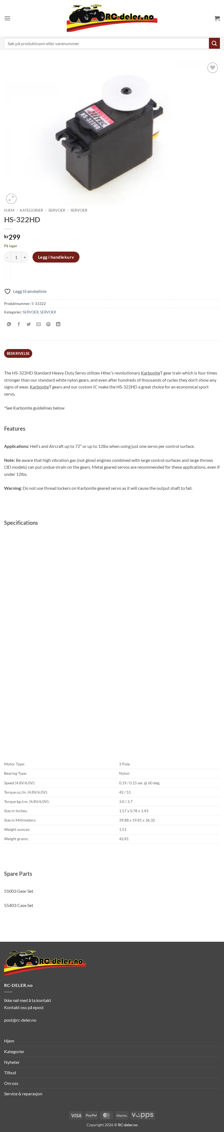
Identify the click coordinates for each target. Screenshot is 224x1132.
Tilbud (10, 1072)
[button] (7, 18)
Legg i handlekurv (56, 257)
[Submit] (214, 43)
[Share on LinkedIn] (58, 324)
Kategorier (31, 210)
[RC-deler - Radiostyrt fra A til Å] (112, 18)
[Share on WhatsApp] (9, 324)
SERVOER (56, 210)
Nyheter (12, 1062)
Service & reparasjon (23, 1093)
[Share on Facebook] (18, 324)
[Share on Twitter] (28, 324)
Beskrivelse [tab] (18, 353)
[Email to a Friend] (38, 324)
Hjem (9, 210)
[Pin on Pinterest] (48, 324)
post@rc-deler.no (20, 1019)
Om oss (11, 1083)
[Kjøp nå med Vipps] (7, 272)
